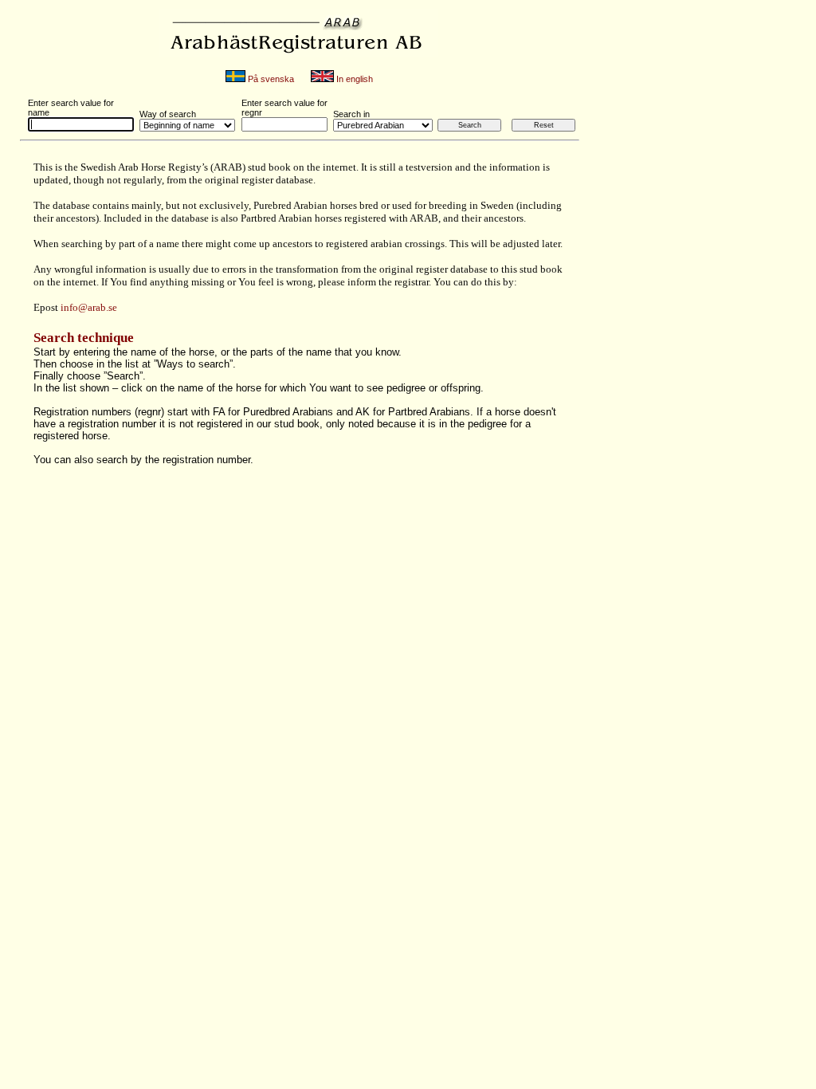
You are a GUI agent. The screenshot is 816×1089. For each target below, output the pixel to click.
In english (353, 79)
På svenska (269, 79)
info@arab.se (89, 307)
